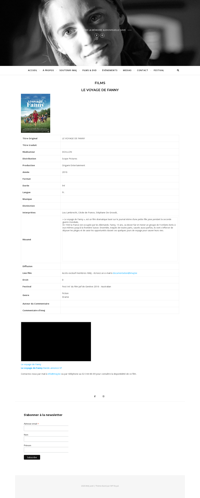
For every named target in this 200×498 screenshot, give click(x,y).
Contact (142, 70)
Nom (26, 435)
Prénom (27, 445)
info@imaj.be (54, 373)
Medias (127, 70)
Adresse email (31, 423)
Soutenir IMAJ (68, 70)
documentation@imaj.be (125, 272)
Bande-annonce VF (41, 367)
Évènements (109, 70)
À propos (48, 70)
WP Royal (114, 486)
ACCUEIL (32, 70)
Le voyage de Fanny (31, 364)
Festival (159, 70)
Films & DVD (89, 70)
